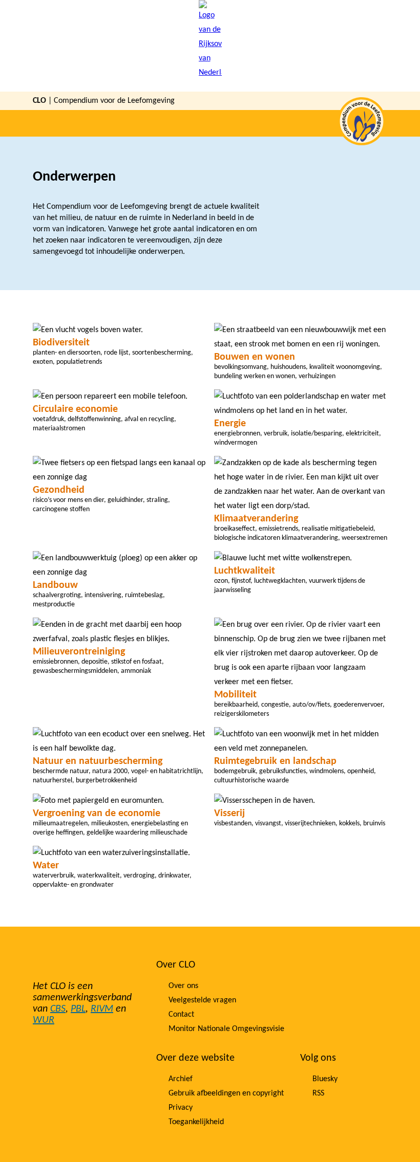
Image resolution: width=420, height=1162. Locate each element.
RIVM (102, 1009)
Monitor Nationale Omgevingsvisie (226, 1029)
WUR (43, 1020)
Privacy (181, 1108)
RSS (318, 1093)
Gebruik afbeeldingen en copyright (226, 1093)
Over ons (183, 986)
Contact (181, 1015)
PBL (78, 1009)
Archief (181, 1079)
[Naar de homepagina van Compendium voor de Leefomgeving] (210, 46)
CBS (58, 1009)
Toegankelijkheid (196, 1122)
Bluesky (325, 1079)
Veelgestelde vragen (202, 1000)
